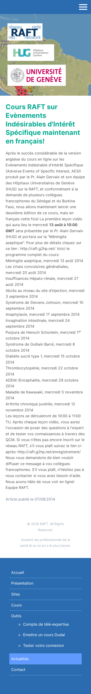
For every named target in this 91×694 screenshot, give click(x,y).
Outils (16, 615)
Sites (15, 594)
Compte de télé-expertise (46, 624)
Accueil (17, 572)
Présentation (22, 583)
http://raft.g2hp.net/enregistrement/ (49, 451)
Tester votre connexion (43, 645)
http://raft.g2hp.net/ (38, 248)
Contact (18, 669)
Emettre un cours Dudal (44, 634)
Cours (16, 605)
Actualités (20, 658)
